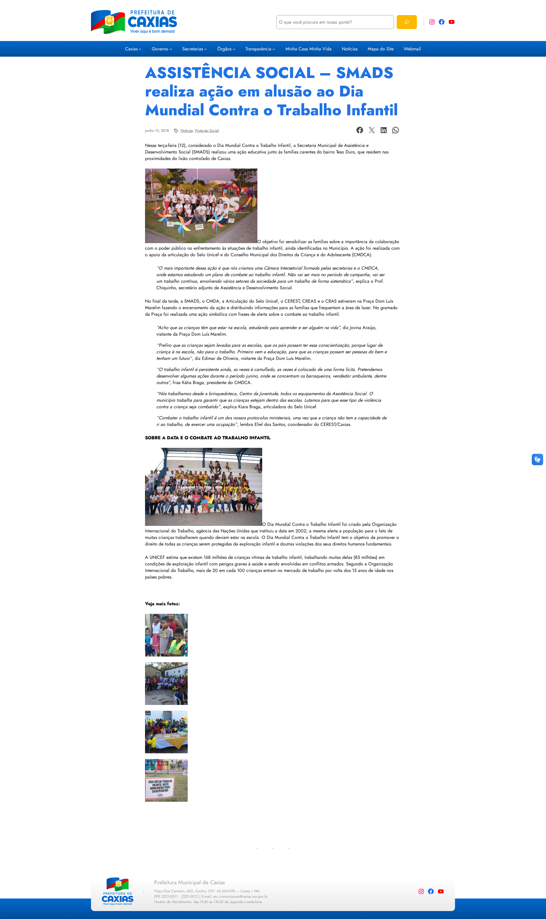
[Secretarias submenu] (205, 49)
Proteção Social (207, 130)
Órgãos (224, 49)
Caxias (131, 49)
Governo (160, 49)
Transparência (258, 49)
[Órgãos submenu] (234, 49)
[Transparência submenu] (273, 49)
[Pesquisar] (407, 22)
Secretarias (192, 49)
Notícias (187, 130)
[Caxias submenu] (140, 49)
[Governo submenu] (170, 49)
